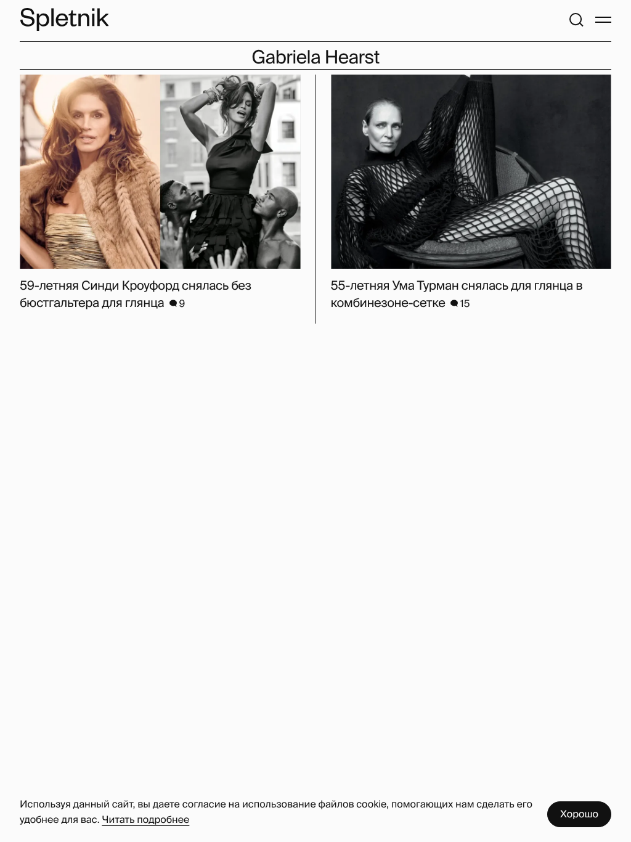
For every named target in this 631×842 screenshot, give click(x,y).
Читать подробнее (145, 819)
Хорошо (579, 813)
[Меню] (603, 20)
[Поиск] (576, 20)
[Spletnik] (64, 19)
